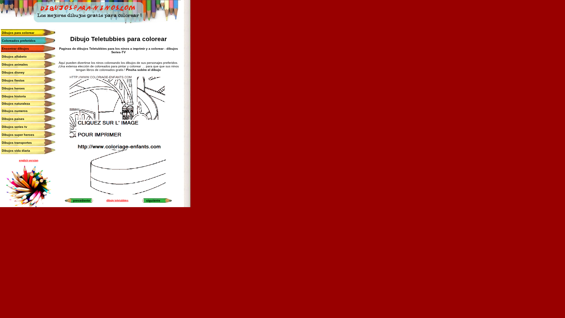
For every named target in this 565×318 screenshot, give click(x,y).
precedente (81, 200)
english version (28, 160)
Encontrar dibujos (15, 48)
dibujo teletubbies (117, 200)
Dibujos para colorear (18, 32)
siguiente (153, 200)
